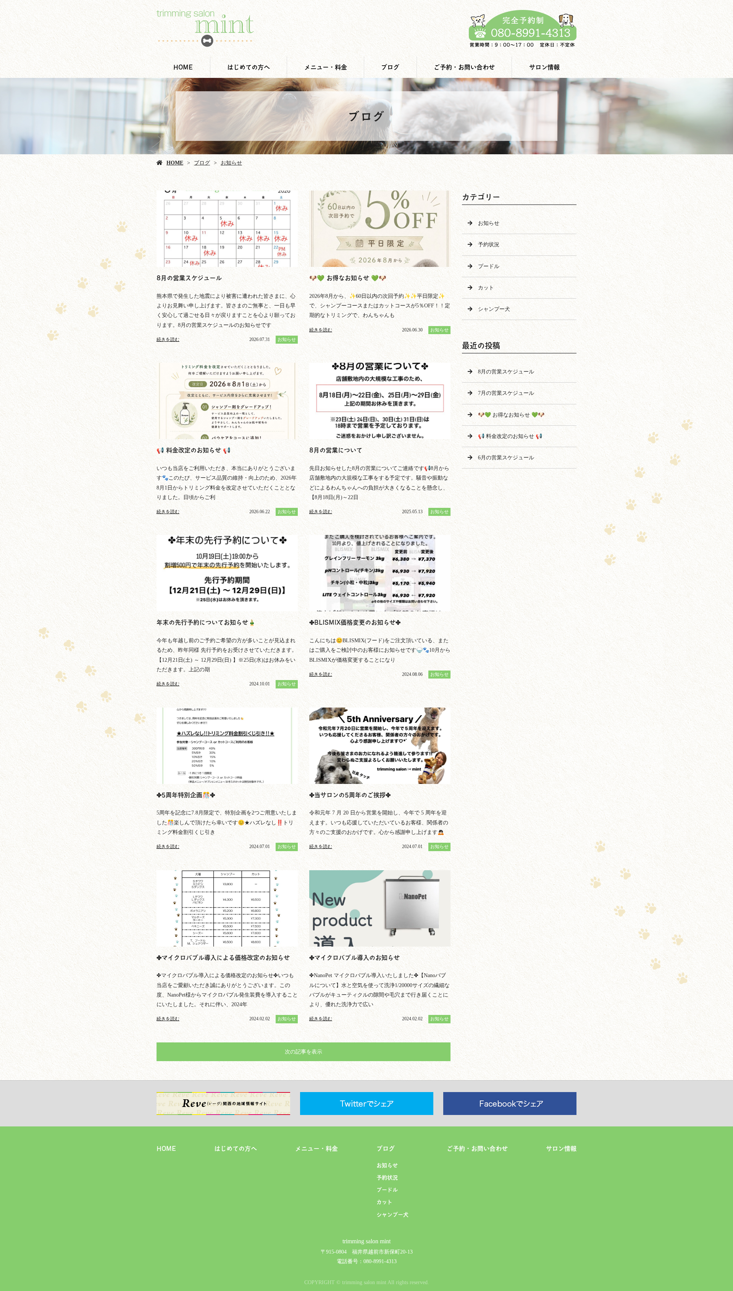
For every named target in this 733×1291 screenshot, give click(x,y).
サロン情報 (544, 67)
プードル (488, 266)
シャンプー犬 (494, 309)
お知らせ (231, 163)
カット (486, 288)
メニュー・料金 (325, 67)
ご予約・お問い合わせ (464, 67)
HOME (183, 67)
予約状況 (488, 244)
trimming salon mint (366, 1241)
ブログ (390, 67)
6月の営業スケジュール (506, 457)
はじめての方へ (248, 67)
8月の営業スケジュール (506, 372)
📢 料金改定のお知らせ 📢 (510, 436)
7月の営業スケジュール (506, 393)
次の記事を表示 (303, 1052)
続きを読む (168, 339)
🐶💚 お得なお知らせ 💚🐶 (511, 415)
